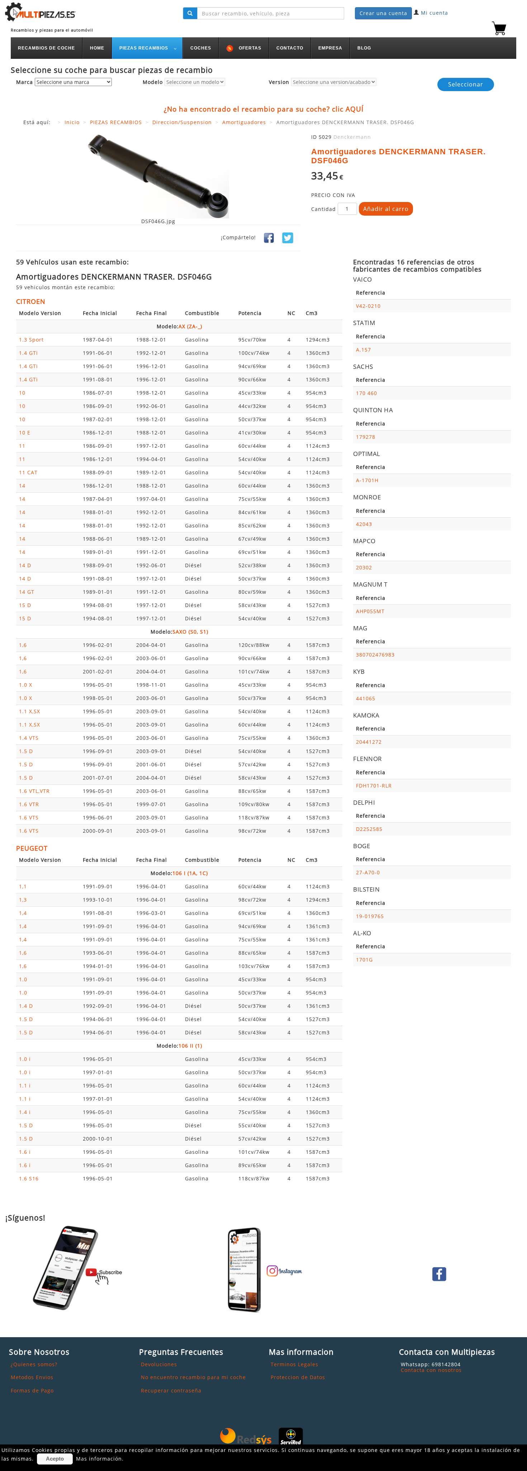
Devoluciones (159, 1364)
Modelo (153, 82)
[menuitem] (46, 48)
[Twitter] (287, 237)
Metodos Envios (32, 1377)
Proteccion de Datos (298, 1377)
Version (279, 82)
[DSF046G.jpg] (158, 175)
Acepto (55, 1459)
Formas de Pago (32, 1390)
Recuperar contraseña (171, 1390)
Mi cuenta (434, 12)
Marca (24, 82)
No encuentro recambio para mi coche (193, 1377)
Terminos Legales (294, 1364)
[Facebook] (269, 237)
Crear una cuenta (383, 13)
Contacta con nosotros (431, 1370)
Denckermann (352, 136)
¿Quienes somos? (34, 1364)
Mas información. (100, 1458)
